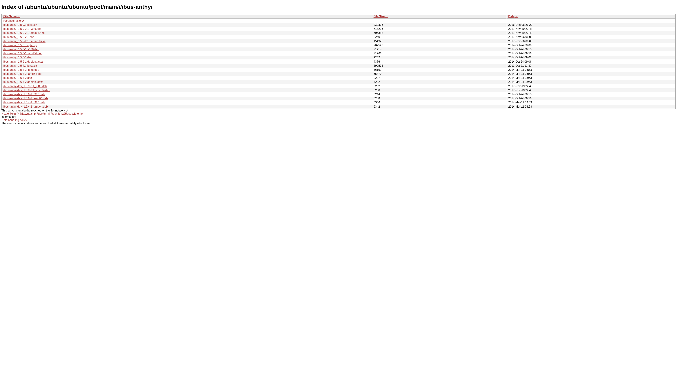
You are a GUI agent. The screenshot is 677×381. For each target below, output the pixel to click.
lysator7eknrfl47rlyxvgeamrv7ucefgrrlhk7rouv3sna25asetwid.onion (42, 113)
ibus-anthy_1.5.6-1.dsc (17, 57)
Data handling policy (14, 120)
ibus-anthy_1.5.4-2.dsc (17, 77)
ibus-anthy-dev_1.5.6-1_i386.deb (24, 94)
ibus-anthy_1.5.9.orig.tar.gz (20, 24)
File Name (10, 16)
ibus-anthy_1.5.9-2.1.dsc (18, 36)
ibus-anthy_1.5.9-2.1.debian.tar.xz (24, 41)
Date (511, 16)
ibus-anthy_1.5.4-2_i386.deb (21, 69)
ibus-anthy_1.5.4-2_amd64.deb (22, 73)
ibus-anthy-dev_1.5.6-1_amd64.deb (25, 98)
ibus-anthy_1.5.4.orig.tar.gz (20, 65)
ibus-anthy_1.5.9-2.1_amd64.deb (24, 32)
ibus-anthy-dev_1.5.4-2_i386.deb (24, 102)
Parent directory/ (13, 20)
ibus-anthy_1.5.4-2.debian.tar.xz (23, 81)
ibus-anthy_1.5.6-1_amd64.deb (22, 53)
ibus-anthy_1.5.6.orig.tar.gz (20, 45)
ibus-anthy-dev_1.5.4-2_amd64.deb (25, 106)
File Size (379, 16)
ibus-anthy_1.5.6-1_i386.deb (21, 49)
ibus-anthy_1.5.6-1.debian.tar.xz (23, 61)
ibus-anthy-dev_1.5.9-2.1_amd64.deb (26, 90)
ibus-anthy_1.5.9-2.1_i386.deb (22, 28)
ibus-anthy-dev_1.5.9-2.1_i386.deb (25, 86)
